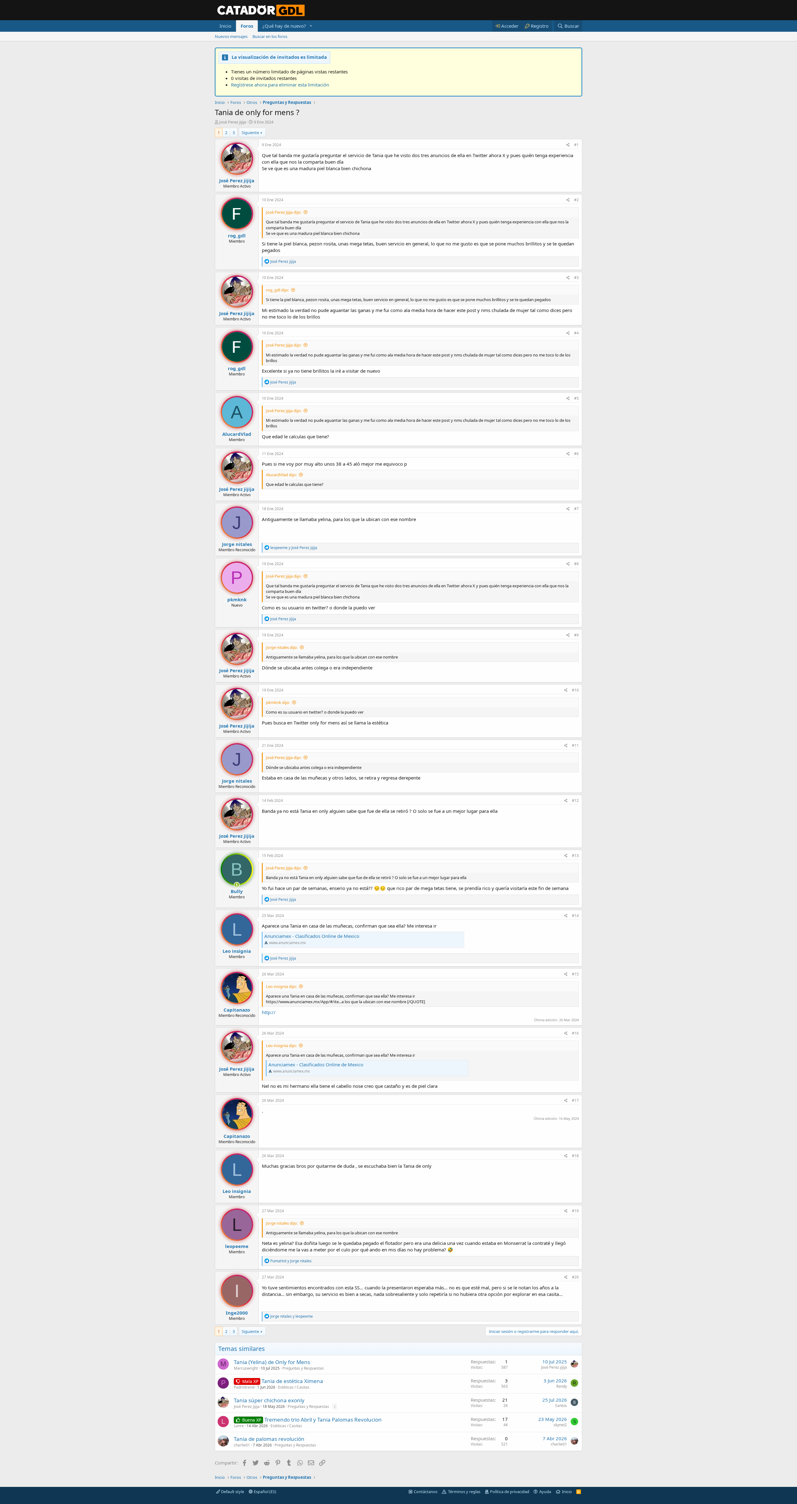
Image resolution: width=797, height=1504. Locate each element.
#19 (575, 1210)
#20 (575, 1277)
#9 (576, 635)
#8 (576, 563)
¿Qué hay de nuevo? (284, 26)
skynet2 (560, 1424)
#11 (575, 745)
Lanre (239, 1425)
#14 (575, 915)
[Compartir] (568, 145)
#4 (576, 333)
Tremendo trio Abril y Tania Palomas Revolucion (323, 1419)
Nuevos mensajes (231, 36)
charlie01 (242, 1445)
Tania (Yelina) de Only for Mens (272, 1362)
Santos (561, 1405)
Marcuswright (246, 1368)
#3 (576, 277)
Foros (247, 26)
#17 (575, 1100)
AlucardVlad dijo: (281, 474)
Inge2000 (237, 1313)
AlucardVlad (236, 434)
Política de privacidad (509, 1491)
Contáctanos (425, 1491)
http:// (269, 1012)
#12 (575, 800)
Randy (561, 1386)
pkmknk (237, 599)
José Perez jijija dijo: (283, 212)
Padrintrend (244, 1387)
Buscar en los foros (269, 36)
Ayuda (545, 1491)
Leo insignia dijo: (281, 986)
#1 (576, 144)
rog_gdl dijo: (277, 290)
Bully (237, 891)
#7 (576, 508)
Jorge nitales (237, 544)
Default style (232, 1491)
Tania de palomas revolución (269, 1438)
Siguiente (250, 132)
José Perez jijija (232, 122)
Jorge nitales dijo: (282, 647)
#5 (576, 398)
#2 (576, 200)
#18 (575, 1155)
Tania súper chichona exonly (269, 1400)
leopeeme (236, 1246)
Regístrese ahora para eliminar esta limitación (280, 84)
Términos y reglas (464, 1491)
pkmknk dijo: (278, 702)
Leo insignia (237, 951)
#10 (575, 690)
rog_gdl (237, 235)
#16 (575, 1033)
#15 (575, 974)
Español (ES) (264, 1491)
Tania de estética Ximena (292, 1381)
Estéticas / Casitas (293, 1387)
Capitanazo (237, 1010)
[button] (311, 26)
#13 (575, 855)
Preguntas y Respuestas (303, 1368)
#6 (576, 453)
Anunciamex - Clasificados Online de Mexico (311, 936)
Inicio (225, 26)
